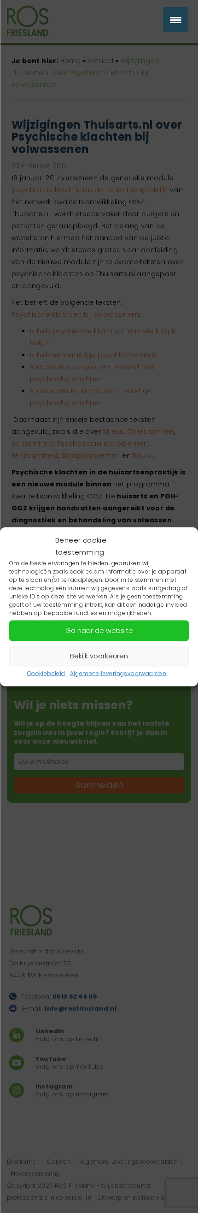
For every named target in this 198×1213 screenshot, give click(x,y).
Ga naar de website (99, 630)
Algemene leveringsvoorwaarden (118, 673)
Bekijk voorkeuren (99, 656)
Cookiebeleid (46, 673)
